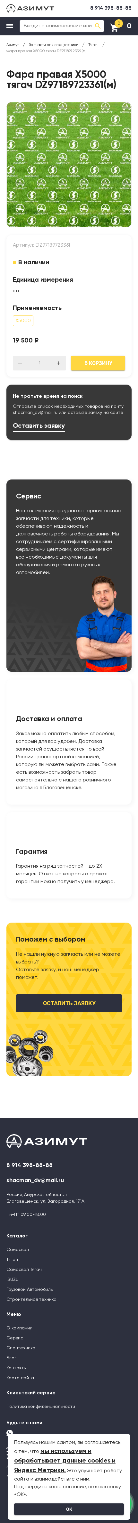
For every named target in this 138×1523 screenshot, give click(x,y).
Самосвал (17, 1249)
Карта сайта (20, 1378)
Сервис (14, 1338)
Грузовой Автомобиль (29, 1289)
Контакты (16, 1368)
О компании (19, 1328)
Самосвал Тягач (24, 1269)
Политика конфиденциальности (40, 1406)
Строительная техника (31, 1299)
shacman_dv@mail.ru (35, 412)
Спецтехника (20, 1348)
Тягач (12, 1259)
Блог (11, 1358)
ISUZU (12, 1279)
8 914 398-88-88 (111, 8)
